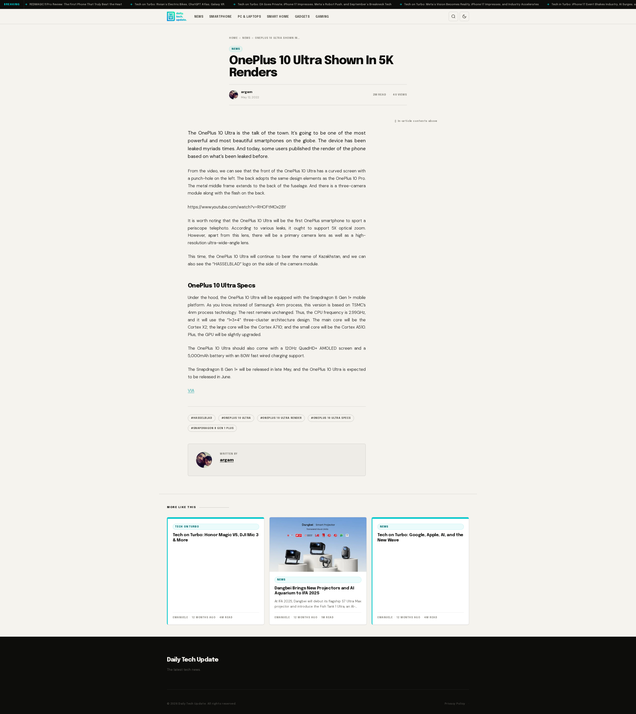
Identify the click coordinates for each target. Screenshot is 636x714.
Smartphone (220, 16)
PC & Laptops (249, 16)
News (198, 16)
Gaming (322, 16)
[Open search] (453, 16)
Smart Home (278, 16)
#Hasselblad (201, 418)
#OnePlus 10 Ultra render (281, 418)
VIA (191, 390)
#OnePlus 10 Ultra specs (331, 418)
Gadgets (302, 16)
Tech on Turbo (187, 526)
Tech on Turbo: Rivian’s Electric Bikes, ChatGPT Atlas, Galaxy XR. (139, 4)
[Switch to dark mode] (464, 16)
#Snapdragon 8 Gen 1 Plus (212, 428)
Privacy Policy (455, 703)
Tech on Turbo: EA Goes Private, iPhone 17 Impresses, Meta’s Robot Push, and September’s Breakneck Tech (274, 4)
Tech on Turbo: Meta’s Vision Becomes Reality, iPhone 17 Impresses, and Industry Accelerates (431, 4)
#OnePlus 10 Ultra (236, 418)
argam (227, 460)
